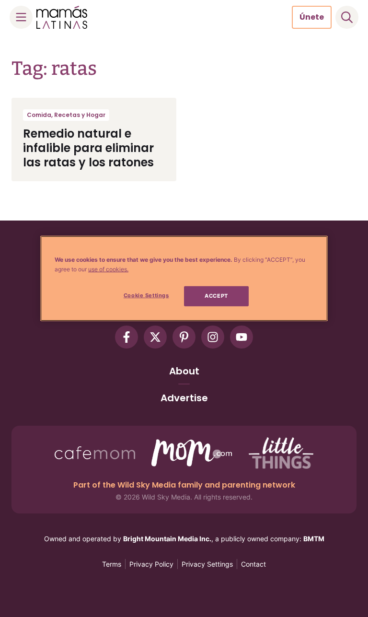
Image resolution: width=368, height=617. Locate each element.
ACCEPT (216, 295)
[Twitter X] (155, 337)
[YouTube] (241, 337)
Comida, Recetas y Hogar (66, 115)
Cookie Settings (146, 295)
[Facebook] (126, 337)
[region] (184, 278)
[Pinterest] (184, 337)
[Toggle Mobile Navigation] (21, 17)
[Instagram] (212, 337)
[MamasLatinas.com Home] (61, 17)
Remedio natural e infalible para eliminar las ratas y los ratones (88, 148)
